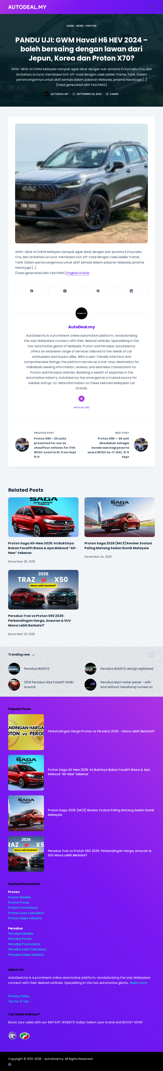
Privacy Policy (19, 996)
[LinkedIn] (131, 291)
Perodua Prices (20, 938)
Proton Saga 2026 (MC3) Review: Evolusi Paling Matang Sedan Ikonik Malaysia (118, 545)
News (79, 26)
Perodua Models (20, 933)
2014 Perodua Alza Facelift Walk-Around (49, 684)
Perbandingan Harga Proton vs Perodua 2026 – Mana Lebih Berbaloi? (101, 731)
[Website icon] (81, 399)
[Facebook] (32, 291)
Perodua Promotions (24, 944)
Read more (138, 983)
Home (70, 26)
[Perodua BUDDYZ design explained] (90, 669)
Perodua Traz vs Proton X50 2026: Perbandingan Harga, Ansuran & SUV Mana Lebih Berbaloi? (39, 621)
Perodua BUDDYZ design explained (126, 669)
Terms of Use (18, 1001)
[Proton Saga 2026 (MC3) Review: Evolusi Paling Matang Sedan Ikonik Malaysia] (119, 517)
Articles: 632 (81, 407)
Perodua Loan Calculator (27, 949)
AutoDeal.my (54, 1059)
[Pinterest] (98, 291)
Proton (91, 26)
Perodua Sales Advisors (26, 954)
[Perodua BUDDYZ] (14, 669)
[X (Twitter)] (65, 291)
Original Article (77, 273)
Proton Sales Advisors (25, 918)
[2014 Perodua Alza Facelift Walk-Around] (14, 685)
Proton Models (19, 897)
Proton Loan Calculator (26, 913)
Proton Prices (18, 902)
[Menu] (153, 7)
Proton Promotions (23, 907)
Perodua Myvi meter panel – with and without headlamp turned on (126, 684)
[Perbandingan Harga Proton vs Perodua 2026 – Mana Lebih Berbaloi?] (26, 732)
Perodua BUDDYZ (37, 669)
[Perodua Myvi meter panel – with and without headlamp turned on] (90, 685)
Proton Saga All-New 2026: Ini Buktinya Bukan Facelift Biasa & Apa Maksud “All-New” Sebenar (42, 548)
